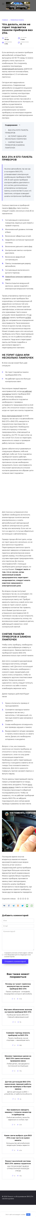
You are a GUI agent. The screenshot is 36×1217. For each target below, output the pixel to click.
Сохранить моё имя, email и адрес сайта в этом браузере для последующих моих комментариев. (18, 954)
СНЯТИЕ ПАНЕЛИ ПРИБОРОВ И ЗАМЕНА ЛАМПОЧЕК (15, 145)
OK (28, 1214)
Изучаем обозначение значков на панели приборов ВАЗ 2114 (18, 1011)
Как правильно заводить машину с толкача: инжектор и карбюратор (18, 1112)
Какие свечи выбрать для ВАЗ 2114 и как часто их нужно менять (18, 1137)
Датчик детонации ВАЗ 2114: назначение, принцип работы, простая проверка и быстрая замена (18, 1085)
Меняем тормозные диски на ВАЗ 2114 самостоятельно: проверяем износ (18, 1058)
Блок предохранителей (12, 416)
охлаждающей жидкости (12, 69)
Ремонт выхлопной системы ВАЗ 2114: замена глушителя (18, 1162)
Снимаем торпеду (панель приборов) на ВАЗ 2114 (18, 1034)
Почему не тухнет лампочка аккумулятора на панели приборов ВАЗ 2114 (18, 986)
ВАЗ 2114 (12, 208)
